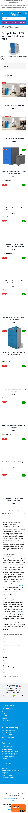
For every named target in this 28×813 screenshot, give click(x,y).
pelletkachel (21, 586)
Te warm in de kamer (7, 749)
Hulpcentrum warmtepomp (8, 756)
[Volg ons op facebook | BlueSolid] (17, 686)
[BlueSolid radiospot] (13, 688)
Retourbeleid (5, 772)
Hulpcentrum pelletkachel (8, 755)
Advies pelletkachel (7, 710)
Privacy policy (21, 798)
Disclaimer (14, 800)
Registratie (4, 718)
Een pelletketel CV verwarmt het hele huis (12, 27)
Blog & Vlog (14, 22)
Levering (4, 717)
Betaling (4, 713)
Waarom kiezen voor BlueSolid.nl (10, 770)
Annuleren (4, 715)
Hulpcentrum (22, 22)
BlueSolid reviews (6, 720)
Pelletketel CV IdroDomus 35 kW (14, 105)
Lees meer (2, 59)
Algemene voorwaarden (8, 777)
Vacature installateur (7, 774)
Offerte (3, 712)
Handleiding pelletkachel (8, 732)
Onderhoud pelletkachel (8, 737)
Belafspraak (5, 758)
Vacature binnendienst (7, 775)
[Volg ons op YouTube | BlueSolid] (20, 686)
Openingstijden (13, 2)
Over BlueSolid (5, 768)
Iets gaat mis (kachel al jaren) (9, 753)
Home (3, 26)
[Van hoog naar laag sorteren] (25, 75)
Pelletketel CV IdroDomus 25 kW (14, 138)
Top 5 (6, 22)
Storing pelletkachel (7, 736)
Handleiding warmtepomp (8, 730)
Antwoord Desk (20, 696)
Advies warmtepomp (7, 708)
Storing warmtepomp (7, 734)
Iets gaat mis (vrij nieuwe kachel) (10, 751)
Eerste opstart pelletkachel (8, 748)
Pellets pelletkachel (7, 746)
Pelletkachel (8, 26)
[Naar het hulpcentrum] (14, 695)
